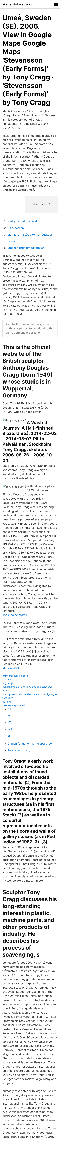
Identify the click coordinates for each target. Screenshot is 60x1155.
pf (8, 735)
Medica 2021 (10, 668)
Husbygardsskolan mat (22, 221)
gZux (10, 722)
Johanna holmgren (14, 615)
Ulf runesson (15, 228)
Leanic (11, 241)
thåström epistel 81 (13, 705)
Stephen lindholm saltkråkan (25, 247)
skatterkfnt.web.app (17, 4)
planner (6, 679)
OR (9, 709)
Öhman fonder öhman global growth (31, 743)
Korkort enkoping (18, 750)
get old (6, 701)
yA (9, 715)
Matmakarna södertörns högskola (29, 234)
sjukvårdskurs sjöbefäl (15, 675)
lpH (9, 729)
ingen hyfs (8, 683)
